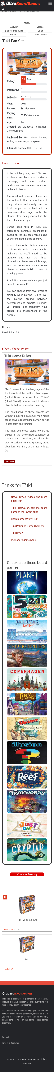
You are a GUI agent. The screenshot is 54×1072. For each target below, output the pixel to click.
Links (40, 30)
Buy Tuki (14, 34)
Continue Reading (27, 874)
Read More (10, 461)
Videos (40, 27)
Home (4, 12)
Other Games (40, 34)
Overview (14, 27)
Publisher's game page (23, 539)
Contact (5, 1037)
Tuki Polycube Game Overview (27, 526)
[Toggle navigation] (50, 3)
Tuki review (17, 532)
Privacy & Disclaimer (10, 1043)
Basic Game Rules (14, 30)
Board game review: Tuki (24, 518)
